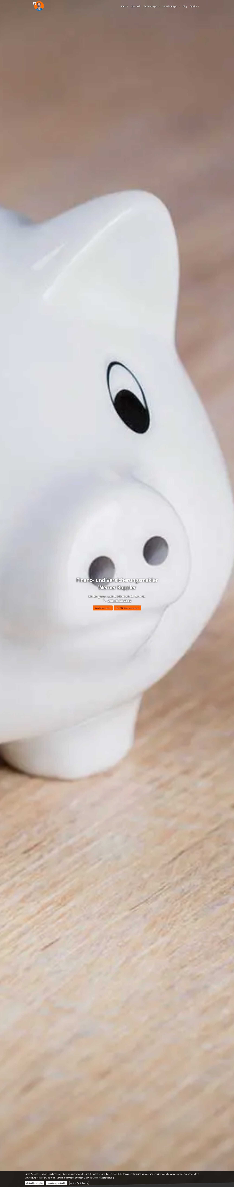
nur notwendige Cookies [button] (56, 1183)
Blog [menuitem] (185, 6)
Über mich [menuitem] (135, 6)
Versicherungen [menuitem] (170, 6)
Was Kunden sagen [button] (102, 608)
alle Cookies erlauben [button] (34, 1183)
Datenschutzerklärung (103, 1177)
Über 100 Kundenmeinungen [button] (127, 608)
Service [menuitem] (193, 6)
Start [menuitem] (123, 6)
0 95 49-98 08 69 (119, 600)
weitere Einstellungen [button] (79, 1183)
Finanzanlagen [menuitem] (150, 6)
